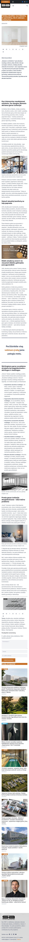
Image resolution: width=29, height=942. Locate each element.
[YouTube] (15, 934)
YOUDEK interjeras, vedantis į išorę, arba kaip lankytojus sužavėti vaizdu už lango (14, 769)
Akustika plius (9, 618)
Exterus (22, 622)
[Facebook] (22, 2)
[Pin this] (16, 49)
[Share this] (6, 49)
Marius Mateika (19, 626)
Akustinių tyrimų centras (8, 620)
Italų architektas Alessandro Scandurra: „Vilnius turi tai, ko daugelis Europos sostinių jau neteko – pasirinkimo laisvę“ (14, 900)
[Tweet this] (9, 49)
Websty (19, 939)
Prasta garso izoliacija (16, 628)
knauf (3, 626)
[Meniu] (13, 2)
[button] (27, 6)
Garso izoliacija (5, 624)
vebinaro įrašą (12, 350)
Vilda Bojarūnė (9, 630)
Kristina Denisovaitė (10, 626)
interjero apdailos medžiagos (17, 624)
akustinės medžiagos (19, 618)
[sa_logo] (5, 6)
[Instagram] (25, 2)
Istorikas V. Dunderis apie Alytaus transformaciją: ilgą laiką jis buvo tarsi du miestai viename (14, 717)
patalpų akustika (6, 628)
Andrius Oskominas (19, 620)
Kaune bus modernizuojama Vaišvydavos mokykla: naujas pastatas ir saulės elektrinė (14, 847)
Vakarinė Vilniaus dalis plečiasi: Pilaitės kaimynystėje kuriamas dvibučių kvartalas (14, 794)
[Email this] (3, 49)
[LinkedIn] (27, 2)
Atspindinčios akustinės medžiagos (10, 622)
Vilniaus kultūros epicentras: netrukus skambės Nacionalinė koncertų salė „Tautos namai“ (13, 874)
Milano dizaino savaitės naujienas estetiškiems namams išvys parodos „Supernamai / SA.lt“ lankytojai (13, 743)
